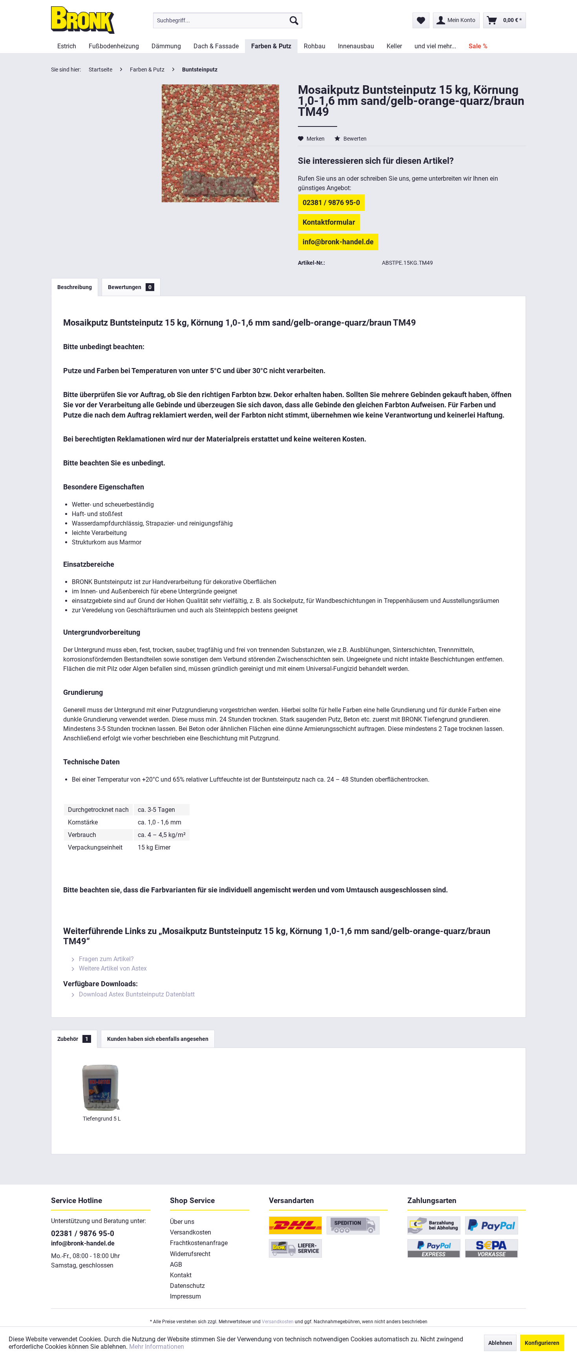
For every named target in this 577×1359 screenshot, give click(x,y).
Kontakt (181, 1275)
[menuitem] (227, 20)
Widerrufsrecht (190, 1254)
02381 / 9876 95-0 (331, 202)
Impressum (185, 1296)
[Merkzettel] (421, 20)
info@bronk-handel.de (338, 242)
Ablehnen (500, 1343)
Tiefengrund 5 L (102, 1118)
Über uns (182, 1221)
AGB (176, 1264)
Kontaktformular (329, 222)
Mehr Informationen (156, 1346)
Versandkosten (190, 1232)
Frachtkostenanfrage (199, 1243)
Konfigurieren (542, 1343)
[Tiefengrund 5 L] (102, 1083)
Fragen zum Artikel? (105, 959)
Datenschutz (187, 1285)
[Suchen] (294, 20)
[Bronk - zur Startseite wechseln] (83, 20)
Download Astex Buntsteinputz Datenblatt (136, 994)
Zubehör (72, 1039)
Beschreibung (74, 287)
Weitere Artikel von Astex (112, 968)
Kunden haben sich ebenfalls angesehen (157, 1039)
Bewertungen (130, 287)
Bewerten (354, 139)
